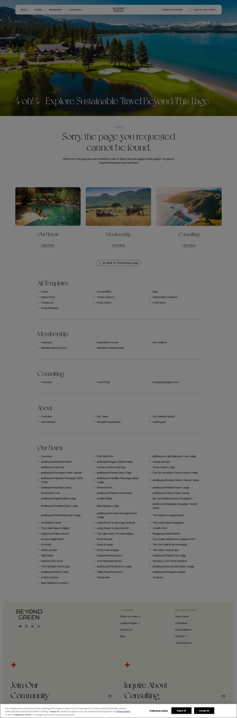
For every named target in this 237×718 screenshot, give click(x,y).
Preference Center (159, 710)
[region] (118, 711)
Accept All (204, 710)
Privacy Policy (123, 711)
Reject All (181, 710)
